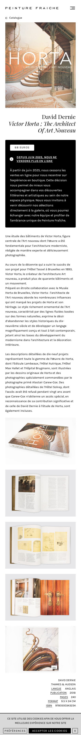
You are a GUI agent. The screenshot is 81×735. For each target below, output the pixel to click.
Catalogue (15, 17)
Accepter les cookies (49, 730)
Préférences (15, 730)
